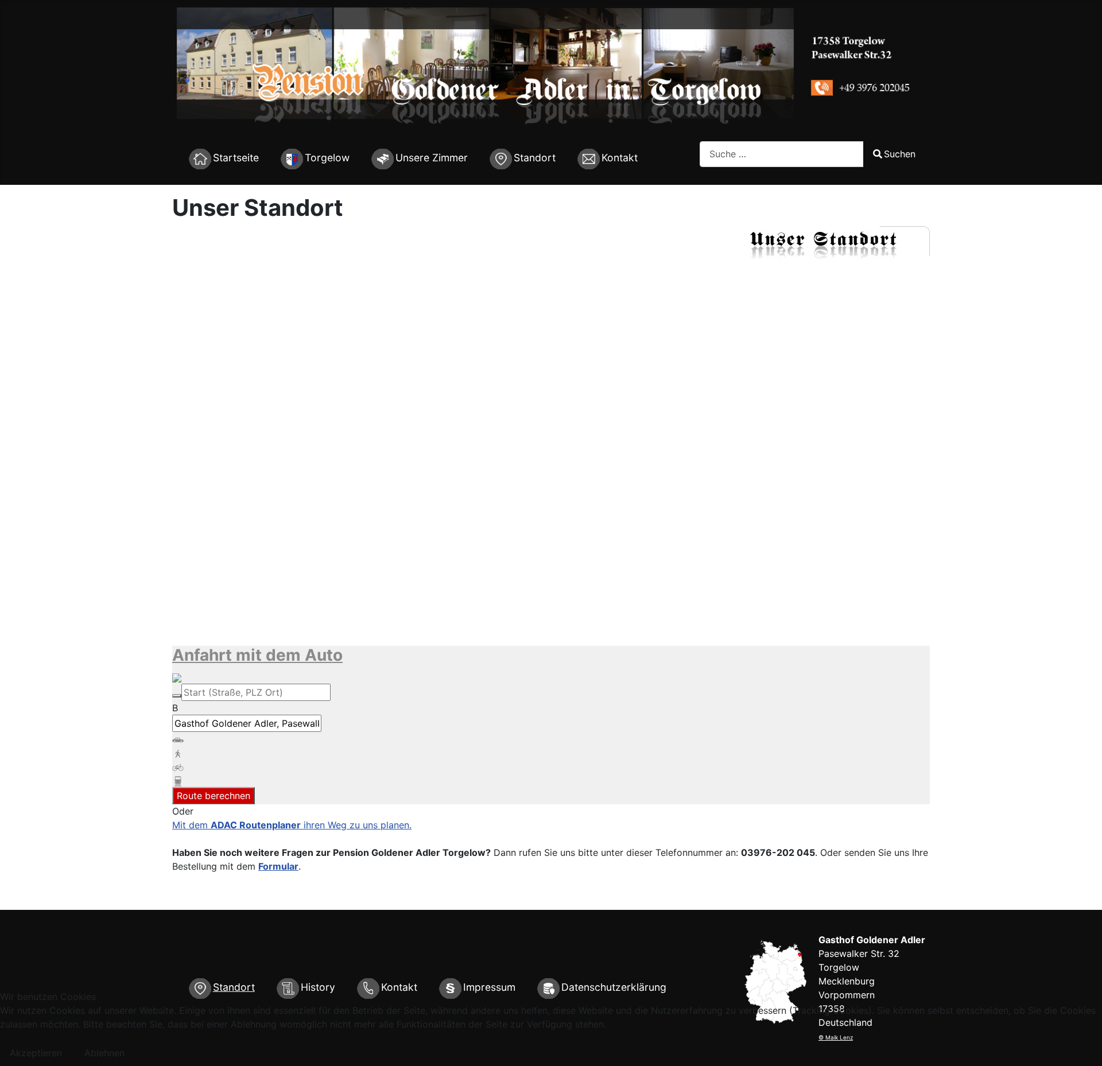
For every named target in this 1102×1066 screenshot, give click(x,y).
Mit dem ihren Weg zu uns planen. (292, 825)
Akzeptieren (36, 1053)
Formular (278, 866)
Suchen (899, 154)
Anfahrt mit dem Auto (257, 655)
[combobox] (782, 154)
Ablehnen (104, 1053)
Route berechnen (213, 795)
